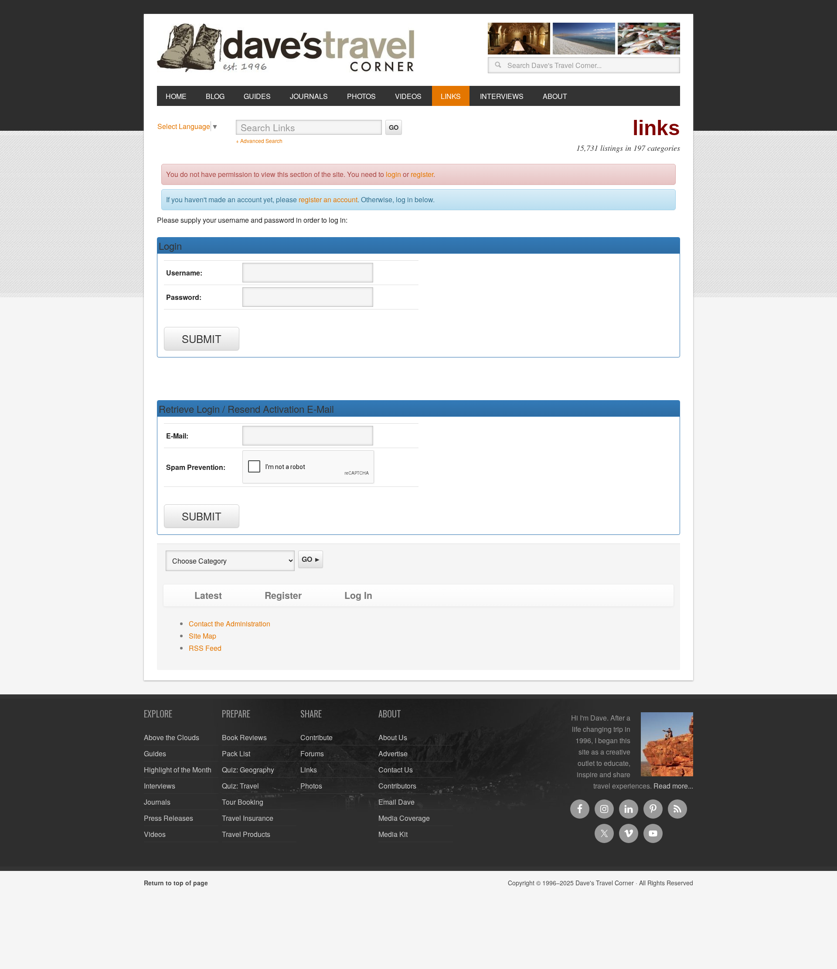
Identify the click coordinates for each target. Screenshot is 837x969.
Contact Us (395, 770)
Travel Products (246, 834)
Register (283, 595)
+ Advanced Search (259, 140)
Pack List (236, 753)
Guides (155, 753)
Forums (312, 753)
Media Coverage (404, 818)
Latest (208, 595)
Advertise (393, 753)
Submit (201, 338)
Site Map (202, 636)
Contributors (397, 786)
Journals (157, 802)
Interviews (159, 786)
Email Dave (396, 802)
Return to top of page (176, 882)
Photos (311, 786)
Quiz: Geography (248, 770)
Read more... (673, 786)
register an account (328, 199)
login (393, 174)
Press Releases (168, 818)
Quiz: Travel (240, 786)
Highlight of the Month (177, 770)
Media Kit (393, 834)
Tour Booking (242, 802)
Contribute (316, 737)
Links (308, 770)
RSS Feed (205, 648)
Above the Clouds (171, 737)
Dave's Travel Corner (287, 48)
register (422, 174)
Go (393, 127)
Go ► (311, 559)
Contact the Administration (229, 624)
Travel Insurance (247, 818)
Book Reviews (244, 737)
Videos (155, 834)
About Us (392, 737)
